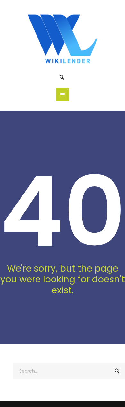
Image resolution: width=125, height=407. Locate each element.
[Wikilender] (63, 37)
